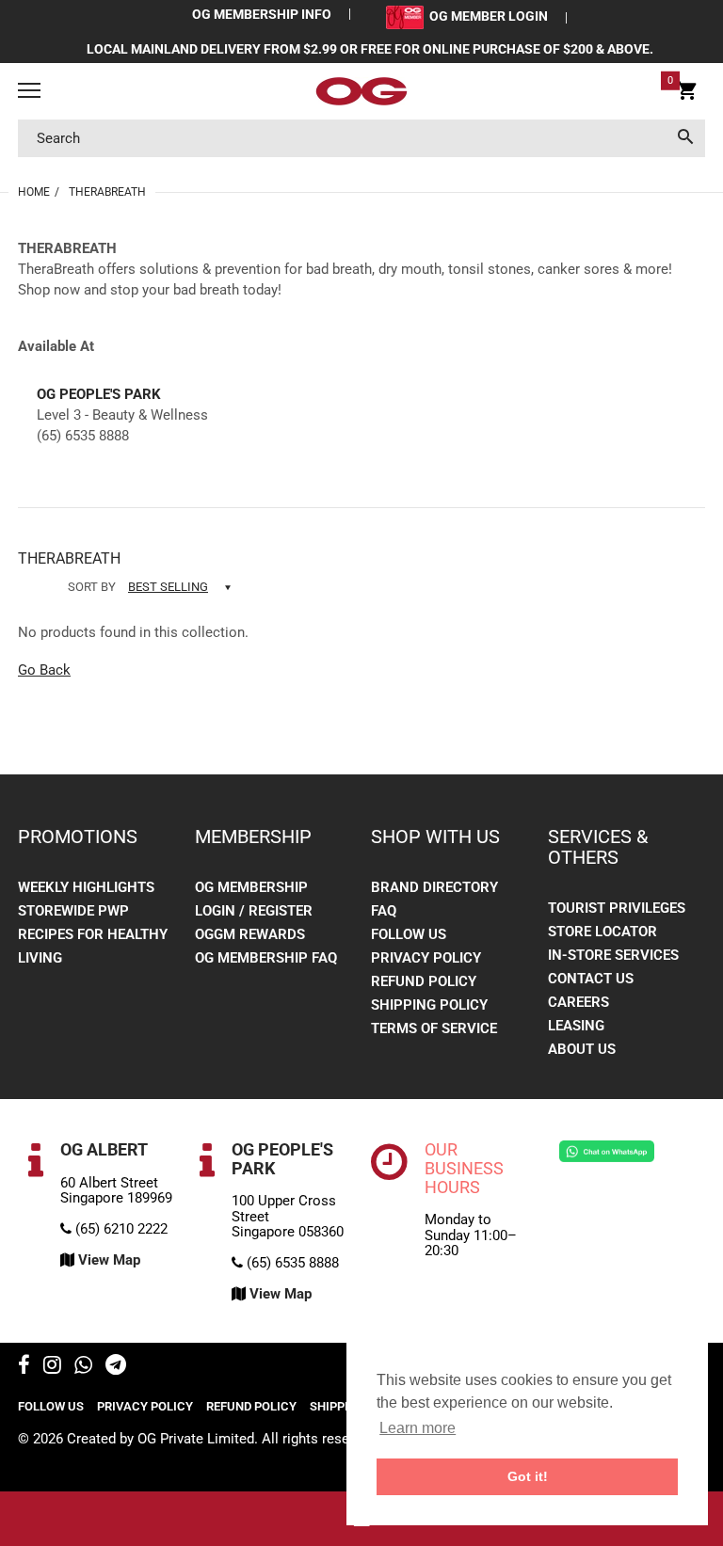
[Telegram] (115, 1367)
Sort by (92, 587)
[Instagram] (52, 1367)
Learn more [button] (417, 1428)
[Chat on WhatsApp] (606, 1150)
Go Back (44, 669)
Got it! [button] (527, 1476)
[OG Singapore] (361, 91)
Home (34, 192)
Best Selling (168, 587)
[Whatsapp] (83, 1367)
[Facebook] (24, 1367)
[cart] (687, 94)
